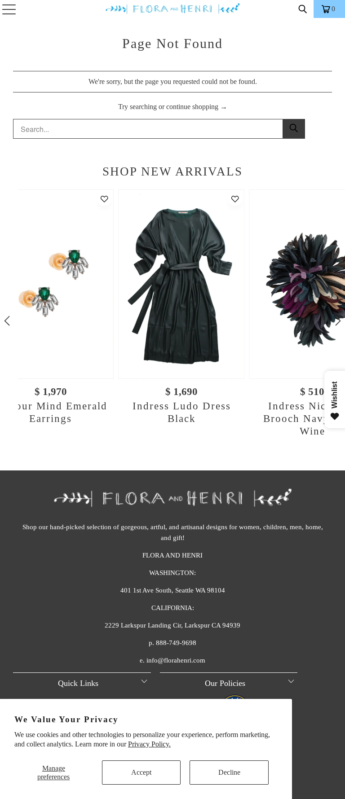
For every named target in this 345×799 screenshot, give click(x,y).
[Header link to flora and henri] (172, 9)
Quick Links (78, 683)
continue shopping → (196, 106)
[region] (172, 320)
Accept (141, 772)
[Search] (302, 9)
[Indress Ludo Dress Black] (181, 283)
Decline (229, 772)
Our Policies (225, 683)
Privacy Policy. (149, 744)
